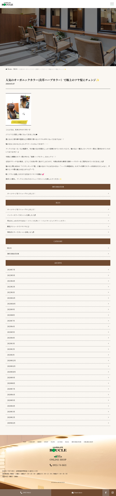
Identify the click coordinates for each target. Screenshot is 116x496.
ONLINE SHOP (88, 442)
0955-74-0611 (59, 465)
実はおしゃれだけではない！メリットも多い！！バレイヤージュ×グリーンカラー (36, 221)
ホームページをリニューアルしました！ (21, 193)
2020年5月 (11, 400)
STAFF (46, 442)
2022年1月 (11, 292)
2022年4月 (11, 281)
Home (10, 69)
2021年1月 (10, 355)
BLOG (15, 69)
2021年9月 (11, 309)
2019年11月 (11, 423)
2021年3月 (11, 343)
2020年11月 (11, 366)
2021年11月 (11, 298)
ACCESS (60, 442)
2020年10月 (11, 372)
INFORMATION (13, 254)
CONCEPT (32, 442)
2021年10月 (11, 304)
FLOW (53, 442)
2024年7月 (11, 269)
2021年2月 (11, 349)
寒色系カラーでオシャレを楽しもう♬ (20, 232)
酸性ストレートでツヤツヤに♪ (18, 226)
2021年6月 (11, 326)
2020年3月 (11, 411)
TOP (24, 442)
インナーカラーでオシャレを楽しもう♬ (21, 215)
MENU (39, 442)
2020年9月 (11, 377)
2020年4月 (11, 406)
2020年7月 (11, 389)
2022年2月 (11, 286)
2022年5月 (11, 275)
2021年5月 (11, 332)
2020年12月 (11, 360)
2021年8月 (11, 315)
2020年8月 (11, 383)
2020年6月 (11, 394)
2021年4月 (11, 338)
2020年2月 (11, 417)
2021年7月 (11, 321)
